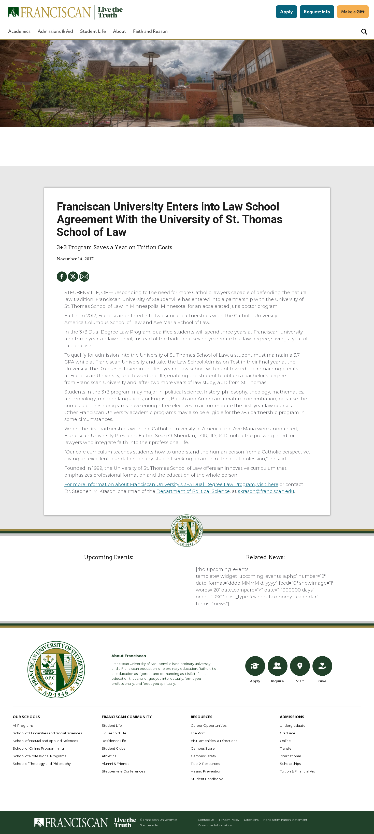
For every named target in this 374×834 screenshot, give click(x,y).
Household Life (114, 733)
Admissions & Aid (55, 31)
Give (322, 681)
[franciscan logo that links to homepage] (62, 12)
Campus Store (203, 748)
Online (285, 741)
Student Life (93, 31)
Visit (300, 681)
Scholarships (290, 764)
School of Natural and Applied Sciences (45, 741)
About (119, 31)
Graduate (287, 733)
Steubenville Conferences (123, 771)
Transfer (286, 748)
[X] (73, 276)
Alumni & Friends (115, 764)
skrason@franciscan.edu (266, 491)
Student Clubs (113, 748)
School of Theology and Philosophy (42, 764)
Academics (19, 31)
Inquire (277, 681)
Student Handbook (207, 779)
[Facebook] (62, 276)
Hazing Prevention (206, 771)
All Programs (23, 725)
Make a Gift (353, 11)
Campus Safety (203, 756)
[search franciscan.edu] (364, 32)
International (290, 756)
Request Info (317, 11)
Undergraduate (293, 725)
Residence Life (114, 741)
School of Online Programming (38, 748)
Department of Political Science (193, 491)
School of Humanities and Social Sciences (47, 733)
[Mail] (84, 276)
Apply (286, 11)
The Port (198, 733)
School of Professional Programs (39, 756)
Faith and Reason (150, 31)
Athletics (109, 756)
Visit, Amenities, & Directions (214, 741)
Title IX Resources (205, 764)
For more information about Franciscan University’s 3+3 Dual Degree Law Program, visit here (171, 484)
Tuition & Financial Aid (297, 771)
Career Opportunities (208, 725)
